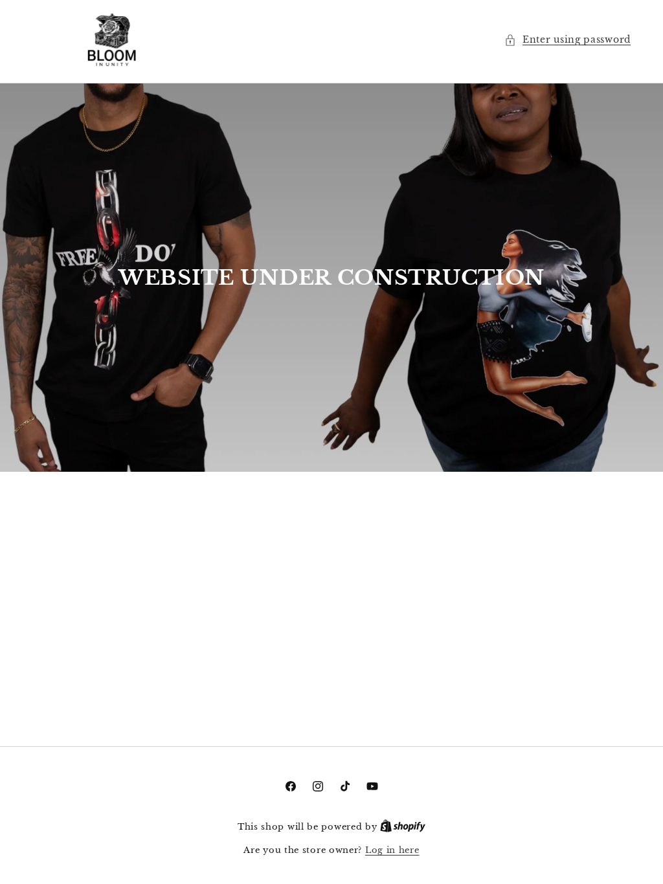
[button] (567, 40)
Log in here (392, 850)
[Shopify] (402, 826)
